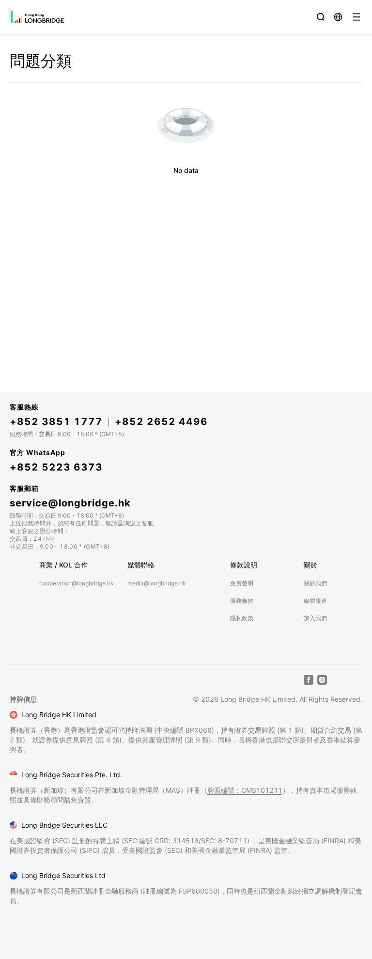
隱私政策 (241, 618)
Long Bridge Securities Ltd (63, 875)
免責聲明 (241, 583)
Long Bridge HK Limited (58, 714)
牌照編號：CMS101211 (244, 790)
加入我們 (315, 618)
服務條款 (241, 600)
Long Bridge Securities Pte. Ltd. (71, 774)
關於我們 (315, 583)
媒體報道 (315, 600)
